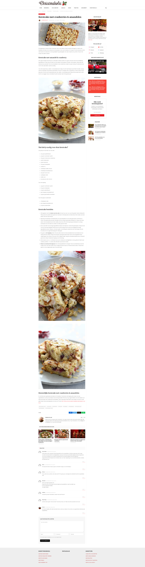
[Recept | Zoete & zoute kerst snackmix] (61, 433)
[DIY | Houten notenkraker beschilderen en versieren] (91, 133)
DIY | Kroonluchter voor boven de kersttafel (100, 138)
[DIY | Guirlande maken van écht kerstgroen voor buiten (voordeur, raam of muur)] (91, 126)
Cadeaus (63, 7)
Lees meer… (90, 39)
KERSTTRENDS (41, 560)
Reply (83, 461)
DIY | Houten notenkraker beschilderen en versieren (100, 132)
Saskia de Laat (45, 20)
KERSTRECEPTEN (89, 558)
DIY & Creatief (55, 7)
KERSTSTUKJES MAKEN (43, 558)
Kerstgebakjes (71, 406)
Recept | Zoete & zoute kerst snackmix (61, 440)
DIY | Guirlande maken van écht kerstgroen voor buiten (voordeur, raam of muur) (100, 125)
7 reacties (57, 20)
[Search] (105, 8)
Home (40, 7)
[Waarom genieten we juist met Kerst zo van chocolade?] (78, 433)
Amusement (84, 7)
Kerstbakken (55, 406)
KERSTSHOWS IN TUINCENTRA (91, 560)
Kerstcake (60, 406)
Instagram (82, 420)
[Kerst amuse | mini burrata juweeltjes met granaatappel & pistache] (46, 433)
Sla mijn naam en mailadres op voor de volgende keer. (51, 537)
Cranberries (49, 406)
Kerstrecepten (41, 408)
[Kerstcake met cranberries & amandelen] (62, 34)
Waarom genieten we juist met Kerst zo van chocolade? (78, 440)
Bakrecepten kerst (42, 406)
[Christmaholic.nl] (59, 3)
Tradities (76, 7)
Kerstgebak (65, 406)
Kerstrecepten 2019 (48, 408)
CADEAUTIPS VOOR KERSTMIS (91, 553)
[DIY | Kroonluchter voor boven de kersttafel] (91, 138)
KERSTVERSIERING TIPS (43, 562)
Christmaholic (93, 7)
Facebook (48, 422)
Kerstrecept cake (78, 406)
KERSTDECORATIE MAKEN (43, 553)
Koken (69, 7)
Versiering (46, 7)
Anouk (43, 507)
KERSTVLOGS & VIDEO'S (90, 562)
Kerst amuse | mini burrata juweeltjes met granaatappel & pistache (45, 441)
